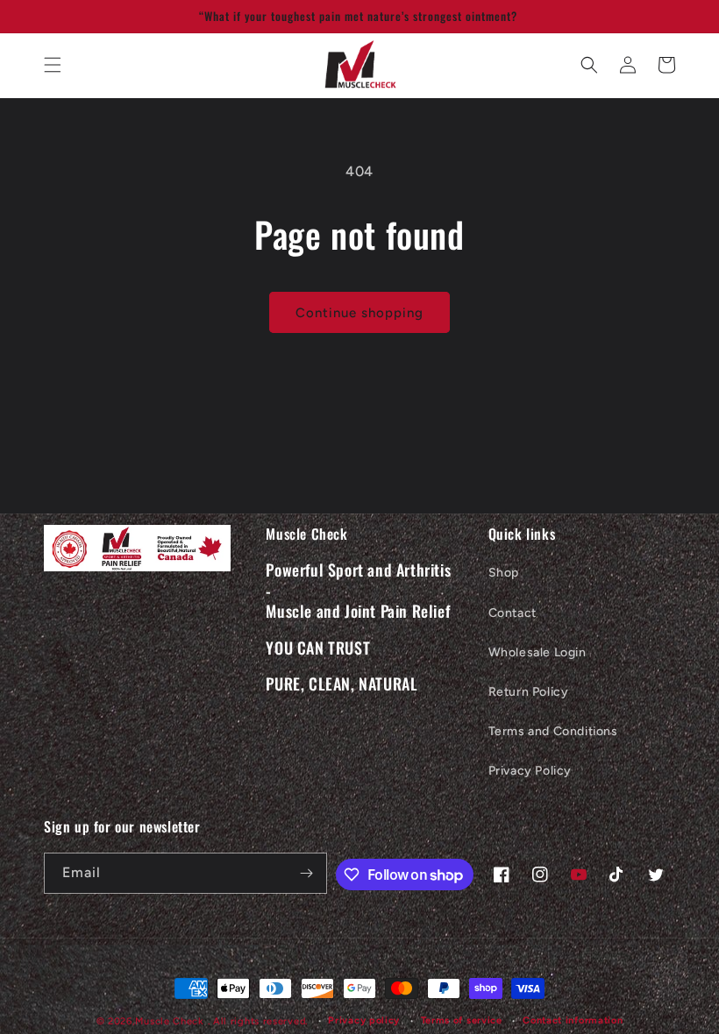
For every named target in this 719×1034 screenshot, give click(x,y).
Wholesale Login (537, 652)
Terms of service (461, 1020)
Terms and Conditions (553, 731)
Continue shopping (359, 313)
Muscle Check (171, 1021)
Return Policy (528, 691)
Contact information (573, 1020)
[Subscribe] (307, 873)
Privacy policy (364, 1020)
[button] (52, 65)
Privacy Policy (530, 770)
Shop (503, 572)
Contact (512, 613)
